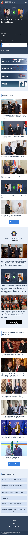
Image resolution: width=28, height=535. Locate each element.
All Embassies (5, 50)
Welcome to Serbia (14, 61)
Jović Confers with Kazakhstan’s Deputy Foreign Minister (14, 130)
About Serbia (14, 76)
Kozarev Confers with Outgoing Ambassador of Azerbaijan (14, 169)
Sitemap (14, 520)
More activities (13, 463)
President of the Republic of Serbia (11, 480)
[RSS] (15, 526)
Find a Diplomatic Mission (7, 41)
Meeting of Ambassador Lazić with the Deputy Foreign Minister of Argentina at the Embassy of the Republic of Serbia (14, 367)
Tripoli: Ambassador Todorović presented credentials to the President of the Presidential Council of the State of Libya (14, 389)
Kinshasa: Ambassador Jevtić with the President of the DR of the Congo (14, 450)
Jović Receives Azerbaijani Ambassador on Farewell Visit (14, 208)
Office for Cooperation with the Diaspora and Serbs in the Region (13, 510)
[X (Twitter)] (12, 526)
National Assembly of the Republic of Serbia (12, 486)
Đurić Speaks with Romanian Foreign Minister (14, 189)
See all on (12, 322)
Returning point (14, 84)
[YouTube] (9, 526)
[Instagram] (18, 526)
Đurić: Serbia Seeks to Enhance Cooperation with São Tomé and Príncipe (14, 24)
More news (13, 222)
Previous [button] (15, 34)
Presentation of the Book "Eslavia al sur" (14, 347)
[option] (14, 24)
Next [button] (25, 34)
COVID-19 (5, 498)
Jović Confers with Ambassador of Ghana (14, 149)
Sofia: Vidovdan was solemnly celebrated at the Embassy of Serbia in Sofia (14, 409)
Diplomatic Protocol (14, 68)
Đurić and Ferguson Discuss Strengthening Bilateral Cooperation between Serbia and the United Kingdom (14, 109)
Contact (14, 523)
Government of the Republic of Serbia (12, 492)
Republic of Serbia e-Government (11, 503)
